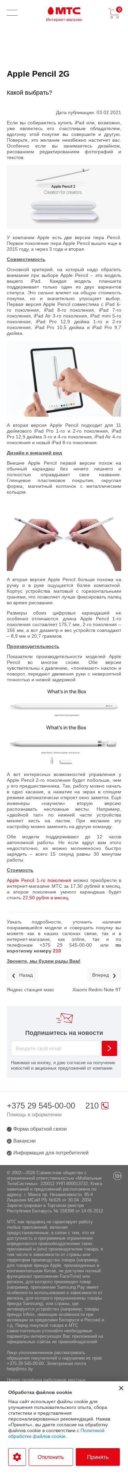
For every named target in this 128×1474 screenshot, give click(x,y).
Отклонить (51, 1457)
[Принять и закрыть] (121, 1388)
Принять (98, 1457)
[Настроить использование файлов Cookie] (17, 1457)
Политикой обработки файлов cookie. (56, 1433)
